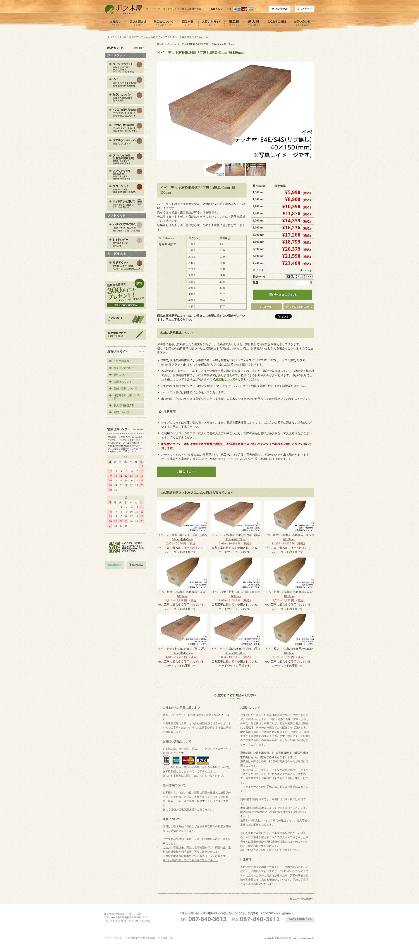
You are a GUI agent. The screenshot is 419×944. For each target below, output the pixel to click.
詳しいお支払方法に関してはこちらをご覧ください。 (194, 775)
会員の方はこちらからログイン (146, 37)
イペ (169, 44)
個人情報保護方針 (123, 405)
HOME (160, 44)
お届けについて (122, 381)
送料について (121, 374)
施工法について (225, 379)
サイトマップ (114, 938)
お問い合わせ (121, 412)
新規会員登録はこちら (191, 37)
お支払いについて (123, 367)
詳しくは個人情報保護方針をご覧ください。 (189, 809)
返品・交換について (125, 388)
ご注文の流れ (121, 360)
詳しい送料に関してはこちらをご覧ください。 (190, 860)
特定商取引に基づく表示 (126, 397)
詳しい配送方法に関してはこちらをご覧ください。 (270, 849)
